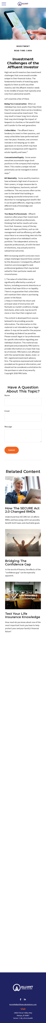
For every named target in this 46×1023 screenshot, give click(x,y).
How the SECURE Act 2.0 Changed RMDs (22, 509)
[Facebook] (20, 999)
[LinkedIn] (25, 999)
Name (7, 395)
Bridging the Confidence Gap (18, 562)
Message (8, 426)
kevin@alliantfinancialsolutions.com (23, 1004)
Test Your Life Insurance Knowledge (22, 615)
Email (7, 411)
